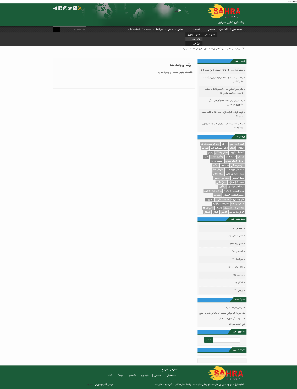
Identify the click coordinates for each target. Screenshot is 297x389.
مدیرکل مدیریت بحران (234, 191)
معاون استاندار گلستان (233, 195)
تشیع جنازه (231, 157)
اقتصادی (196, 29)
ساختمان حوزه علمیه (235, 170)
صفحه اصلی (237, 29)
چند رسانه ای (237, 267)
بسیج (210, 152)
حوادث (120, 375)
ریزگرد (215, 165)
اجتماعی (211, 29)
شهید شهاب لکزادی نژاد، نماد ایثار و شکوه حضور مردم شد (222, 114)
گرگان (215, 212)
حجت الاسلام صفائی (234, 161)
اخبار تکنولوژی (194, 35)
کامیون (224, 212)
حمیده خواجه (217, 161)
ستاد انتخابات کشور (235, 174)
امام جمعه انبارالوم (219, 148)
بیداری (241, 157)
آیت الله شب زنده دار (210, 144)
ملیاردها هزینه (237, 199)
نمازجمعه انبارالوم (221, 204)
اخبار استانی (210, 35)
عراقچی (222, 187)
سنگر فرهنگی (238, 178)
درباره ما (147, 29)
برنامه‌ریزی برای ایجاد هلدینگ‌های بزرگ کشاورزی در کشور (226, 102)
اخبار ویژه (223, 29)
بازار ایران (196, 39)
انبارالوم (204, 148)
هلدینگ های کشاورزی (234, 208)
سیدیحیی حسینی (222, 178)
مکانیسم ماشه (237, 204)
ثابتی (206, 157)
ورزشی (170, 29)
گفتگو (240, 283)
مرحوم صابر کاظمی (213, 191)
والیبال (219, 208)
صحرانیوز (225, 11)
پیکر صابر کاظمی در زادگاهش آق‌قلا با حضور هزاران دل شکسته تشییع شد (210, 48)
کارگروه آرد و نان (236, 212)
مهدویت (210, 199)
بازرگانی (196, 44)
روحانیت (225, 165)
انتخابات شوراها (237, 152)
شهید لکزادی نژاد (236, 182)
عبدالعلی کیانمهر (236, 187)
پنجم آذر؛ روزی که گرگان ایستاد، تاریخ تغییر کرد (222, 70)
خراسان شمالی (237, 165)
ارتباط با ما (135, 29)
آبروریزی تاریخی (236, 144)
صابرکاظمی (221, 182)
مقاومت (217, 195)
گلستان (207, 212)
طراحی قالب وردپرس (103, 384)
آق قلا (224, 144)
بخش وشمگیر (221, 152)
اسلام (232, 148)
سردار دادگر (218, 174)
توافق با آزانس (217, 157)
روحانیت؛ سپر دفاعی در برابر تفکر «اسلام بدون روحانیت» (222, 125)
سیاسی (180, 29)
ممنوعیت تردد (222, 199)
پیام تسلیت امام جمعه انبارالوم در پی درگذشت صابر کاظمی (223, 79)
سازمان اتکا (218, 170)
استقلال (240, 148)
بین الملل (159, 29)
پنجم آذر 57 (208, 208)
